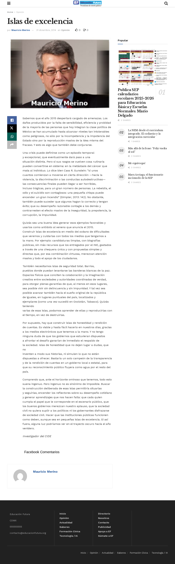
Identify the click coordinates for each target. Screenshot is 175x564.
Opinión (20, 12)
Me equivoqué (136, 163)
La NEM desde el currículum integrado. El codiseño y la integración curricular (145, 133)
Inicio (62, 513)
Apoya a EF (104, 531)
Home (10, 12)
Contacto (103, 522)
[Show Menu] (8, 3)
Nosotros (103, 518)
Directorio (104, 513)
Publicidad (104, 527)
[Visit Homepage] (87, 3)
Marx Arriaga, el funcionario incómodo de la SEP (145, 176)
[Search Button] (166, 3)
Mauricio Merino (20, 30)
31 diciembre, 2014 (46, 30)
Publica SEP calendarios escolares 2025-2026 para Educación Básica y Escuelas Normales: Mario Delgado (136, 102)
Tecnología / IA (68, 535)
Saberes (64, 527)
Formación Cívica (69, 531)
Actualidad (65, 522)
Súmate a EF (105, 535)
